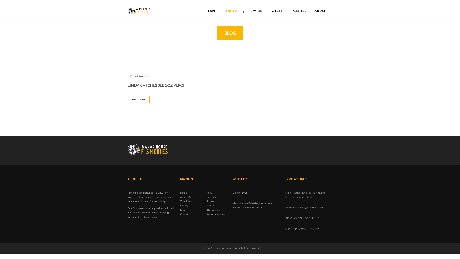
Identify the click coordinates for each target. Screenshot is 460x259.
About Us (185, 196)
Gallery (184, 205)
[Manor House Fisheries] (139, 9)
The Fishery (230, 10)
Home (211, 10)
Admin (145, 75)
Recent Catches (215, 214)
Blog (182, 209)
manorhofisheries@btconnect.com (304, 207)
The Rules (186, 201)
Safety (210, 205)
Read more (138, 99)
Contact (319, 10)
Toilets (210, 201)
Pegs (209, 192)
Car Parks (211, 196)
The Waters (255, 10)
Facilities (298, 10)
